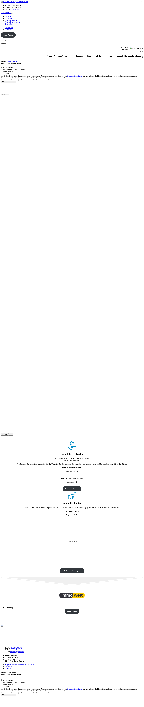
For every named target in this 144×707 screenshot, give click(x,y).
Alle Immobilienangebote (72, 571)
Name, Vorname (7, 68)
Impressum (8, 30)
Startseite (8, 16)
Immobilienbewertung (12, 22)
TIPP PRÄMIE (6, 13)
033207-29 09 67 (12, 61)
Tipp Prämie (9, 24)
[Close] (2, 679)
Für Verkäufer (9, 18)
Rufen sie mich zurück (8, 82)
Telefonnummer (7, 72)
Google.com (72, 611)
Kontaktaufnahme (72, 489)
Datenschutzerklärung (74, 76)
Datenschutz (9, 28)
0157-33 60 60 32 (15, 650)
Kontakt (7, 26)
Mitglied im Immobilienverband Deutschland (20, 665)
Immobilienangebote (12, 20)
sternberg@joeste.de (17, 9)
